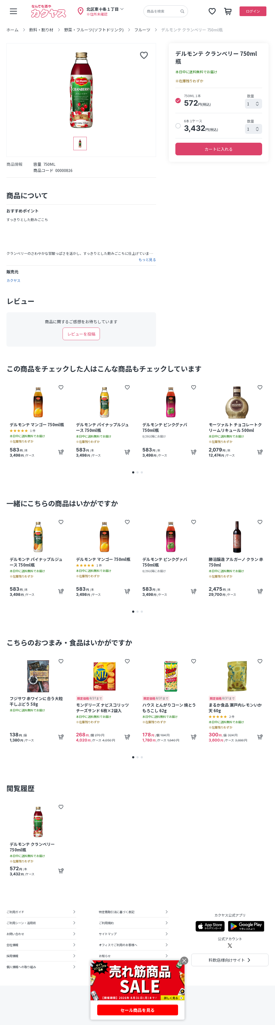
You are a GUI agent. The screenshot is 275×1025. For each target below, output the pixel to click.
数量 (250, 95)
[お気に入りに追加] (144, 55)
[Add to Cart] (61, 452)
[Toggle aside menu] (13, 11)
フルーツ (142, 29)
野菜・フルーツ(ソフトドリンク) (94, 29)
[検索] (182, 11)
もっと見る (147, 259)
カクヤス (13, 280)
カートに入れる (219, 149)
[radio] (178, 100)
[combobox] (253, 104)
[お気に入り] (212, 11)
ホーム (12, 29)
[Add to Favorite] (61, 387)
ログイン (253, 11)
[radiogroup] (218, 113)
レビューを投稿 (81, 334)
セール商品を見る (137, 1010)
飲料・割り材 (41, 29)
